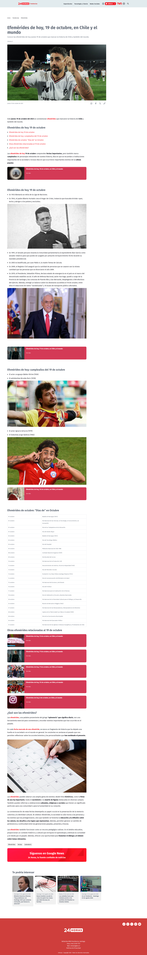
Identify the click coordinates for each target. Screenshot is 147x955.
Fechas (20, 844)
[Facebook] (95, 103)
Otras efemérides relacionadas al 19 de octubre (27, 144)
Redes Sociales (95, 4)
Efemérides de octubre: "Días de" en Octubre (26, 140)
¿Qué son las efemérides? (19, 147)
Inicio (8, 18)
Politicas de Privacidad (73, 948)
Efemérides (24, 18)
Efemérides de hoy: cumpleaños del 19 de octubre (28, 136)
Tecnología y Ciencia (81, 4)
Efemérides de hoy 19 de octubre (21, 132)
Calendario (27, 844)
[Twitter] (100, 103)
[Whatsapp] (91, 103)
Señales (110, 4)
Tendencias (16, 18)
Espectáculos (68, 4)
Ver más (28, 173)
